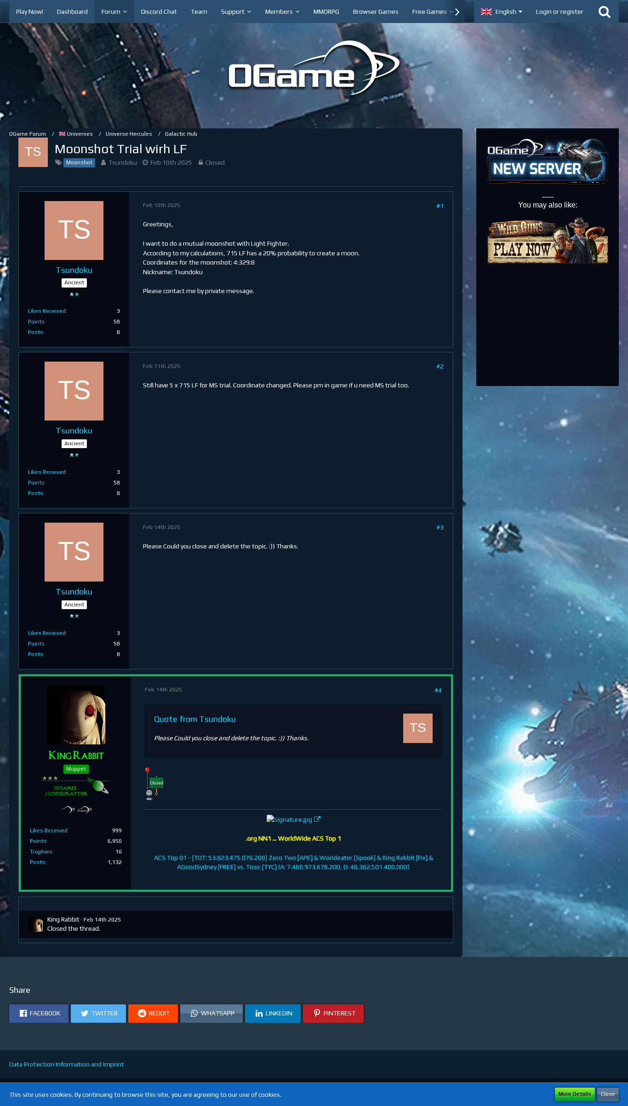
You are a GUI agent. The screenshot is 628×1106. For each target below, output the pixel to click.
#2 (440, 366)
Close (608, 1094)
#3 (440, 527)
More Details (575, 1094)
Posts (35, 332)
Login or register (559, 11)
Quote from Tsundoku (195, 719)
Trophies (41, 851)
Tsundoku (122, 162)
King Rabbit (63, 919)
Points (36, 321)
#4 (438, 690)
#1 (440, 205)
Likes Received (47, 311)
